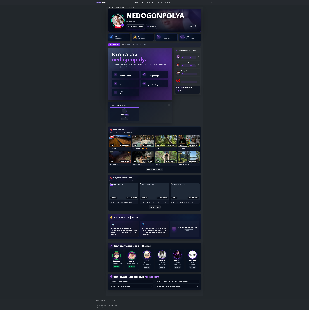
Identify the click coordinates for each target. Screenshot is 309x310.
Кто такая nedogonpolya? (119, 282)
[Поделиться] (195, 26)
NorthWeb (108, 308)
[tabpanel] (140, 85)
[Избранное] (207, 2)
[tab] (114, 44)
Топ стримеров (150, 2)
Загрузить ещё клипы (154, 169)
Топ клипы (160, 2)
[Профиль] (211, 2)
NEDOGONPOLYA (155, 15)
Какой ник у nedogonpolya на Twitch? (169, 286)
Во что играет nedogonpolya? (120, 286)
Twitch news (111, 7)
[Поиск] (203, 2)
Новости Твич (139, 2)
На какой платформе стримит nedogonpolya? (172, 282)
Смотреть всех (195, 246)
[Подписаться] (191, 26)
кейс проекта (117, 308)
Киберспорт (169, 2)
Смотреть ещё (154, 207)
